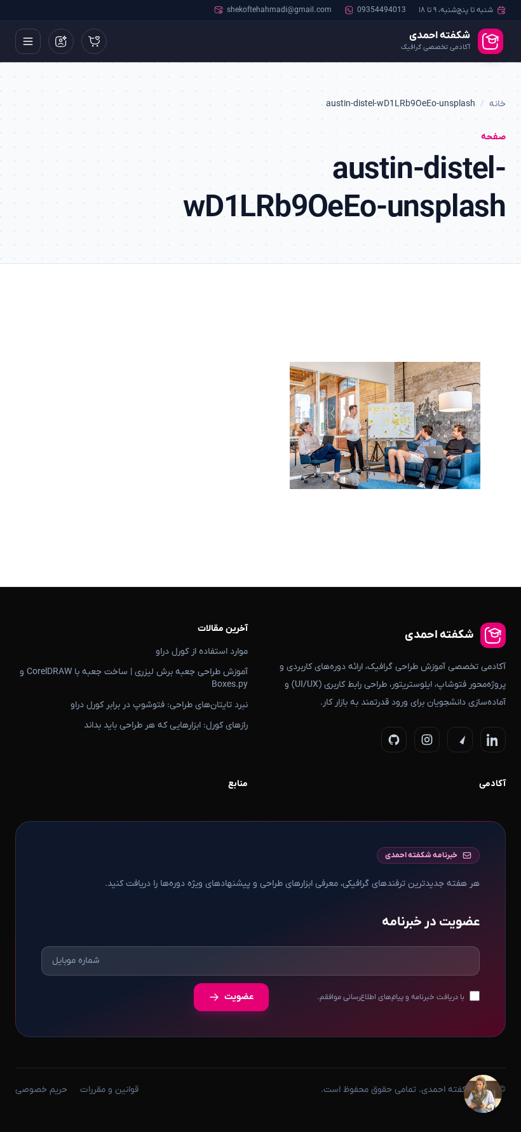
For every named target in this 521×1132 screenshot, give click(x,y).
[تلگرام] (460, 739)
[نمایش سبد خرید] (94, 41)
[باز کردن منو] (28, 41)
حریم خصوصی (41, 1090)
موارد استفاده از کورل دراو (202, 651)
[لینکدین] (493, 739)
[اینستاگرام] (427, 739)
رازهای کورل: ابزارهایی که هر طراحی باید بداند (166, 725)
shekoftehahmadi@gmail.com (279, 10)
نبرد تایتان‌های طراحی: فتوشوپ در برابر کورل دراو (159, 705)
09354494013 (381, 10)
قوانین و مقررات (109, 1090)
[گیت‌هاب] (394, 739)
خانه (497, 104)
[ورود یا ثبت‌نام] (61, 41)
